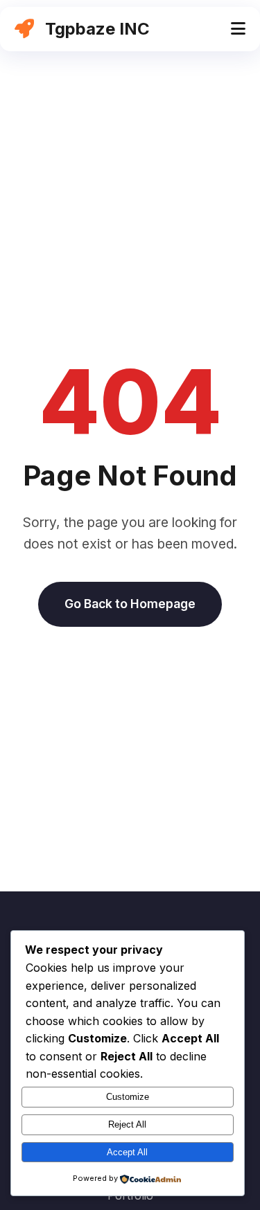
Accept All (127, 1152)
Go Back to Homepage (130, 603)
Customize (127, 1097)
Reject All (127, 1124)
